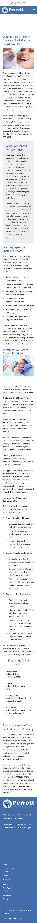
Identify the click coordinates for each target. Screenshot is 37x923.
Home (5, 864)
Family (5, 875)
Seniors (6, 884)
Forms (5, 892)
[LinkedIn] (10, 918)
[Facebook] (5, 918)
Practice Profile (9, 868)
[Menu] (34, 10)
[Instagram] (20, 918)
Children (6, 879)
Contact (6, 899)
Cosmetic (6, 871)
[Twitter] (15, 918)
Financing (7, 895)
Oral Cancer (7, 888)
